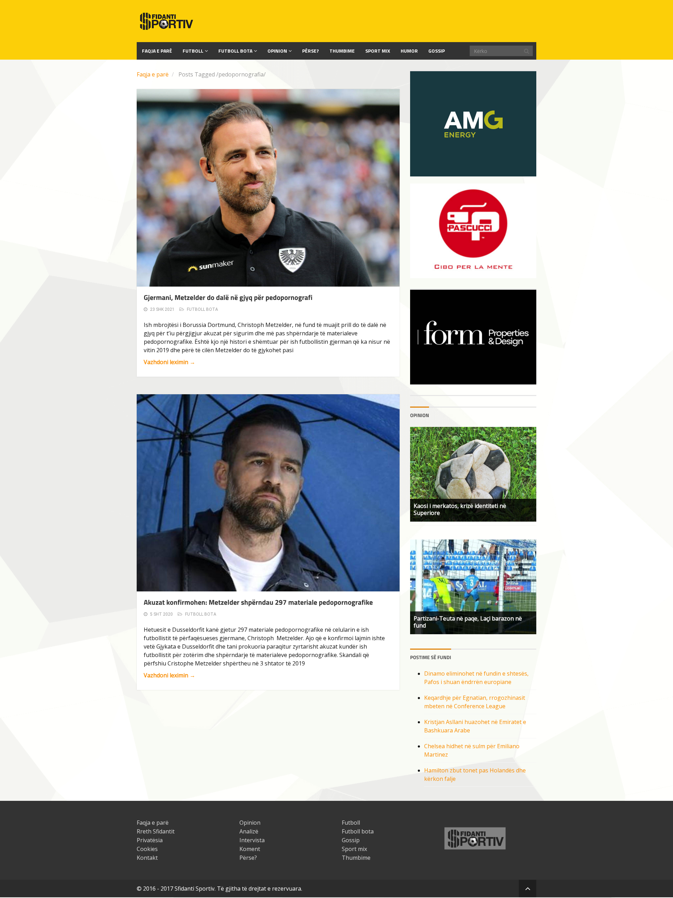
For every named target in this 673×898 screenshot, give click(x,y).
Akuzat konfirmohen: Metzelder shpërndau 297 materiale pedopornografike (258, 602)
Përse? (310, 50)
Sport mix (377, 50)
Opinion (277, 50)
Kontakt (147, 858)
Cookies (147, 849)
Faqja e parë (153, 74)
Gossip (436, 50)
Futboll (193, 50)
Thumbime (342, 50)
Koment (249, 849)
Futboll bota (235, 50)
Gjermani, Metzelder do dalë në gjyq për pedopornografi (228, 297)
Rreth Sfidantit (156, 831)
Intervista (252, 840)
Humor (409, 50)
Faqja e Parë (157, 50)
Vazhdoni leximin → (169, 362)
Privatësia (150, 840)
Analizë (248, 831)
